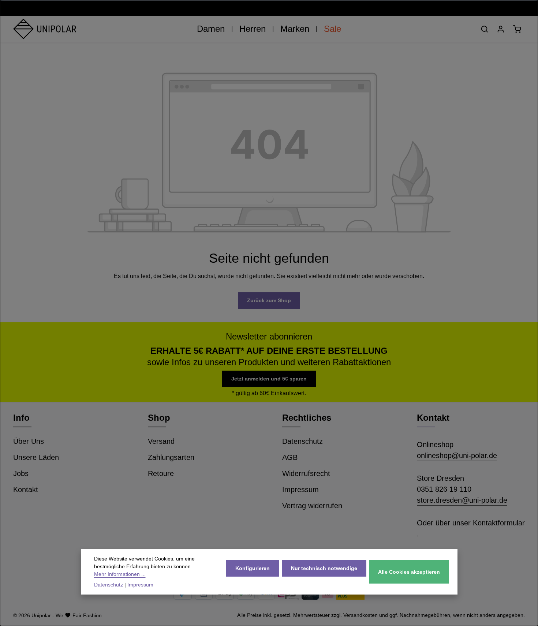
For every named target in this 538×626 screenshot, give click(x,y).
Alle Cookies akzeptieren (409, 572)
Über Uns (28, 441)
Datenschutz (302, 441)
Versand (161, 441)
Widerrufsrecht (306, 473)
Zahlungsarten (171, 457)
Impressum (300, 490)
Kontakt (25, 490)
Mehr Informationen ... (120, 574)
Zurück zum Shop (269, 300)
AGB (290, 457)
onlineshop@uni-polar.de (457, 455)
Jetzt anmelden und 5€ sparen (269, 379)
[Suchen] (484, 29)
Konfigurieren (252, 568)
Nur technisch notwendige (324, 568)
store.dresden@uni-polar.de (462, 500)
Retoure (161, 473)
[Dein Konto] (500, 29)
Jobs (21, 473)
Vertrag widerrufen (312, 506)
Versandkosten (360, 615)
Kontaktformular (499, 523)
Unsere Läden (36, 457)
